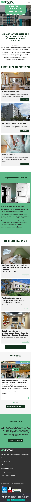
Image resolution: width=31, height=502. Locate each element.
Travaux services (4, 479)
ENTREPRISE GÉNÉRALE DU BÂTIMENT (14, 123)
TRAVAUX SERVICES (8, 155)
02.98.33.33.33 (7, 461)
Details (26, 275)
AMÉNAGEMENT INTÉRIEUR (11, 92)
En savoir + (25, 99)
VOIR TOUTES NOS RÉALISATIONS (15, 347)
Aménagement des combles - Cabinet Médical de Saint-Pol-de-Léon (15, 267)
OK (8, 499)
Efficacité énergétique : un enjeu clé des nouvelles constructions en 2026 (14, 381)
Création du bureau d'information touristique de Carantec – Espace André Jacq (15, 333)
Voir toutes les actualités (15, 406)
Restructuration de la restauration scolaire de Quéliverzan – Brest (13, 300)
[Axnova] (7, 2)
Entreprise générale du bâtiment (8, 475)
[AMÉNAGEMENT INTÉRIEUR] (15, 81)
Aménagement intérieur (6, 472)
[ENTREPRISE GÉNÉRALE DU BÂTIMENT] (15, 112)
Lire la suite (24, 398)
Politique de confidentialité (17, 499)
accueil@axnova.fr (7, 464)
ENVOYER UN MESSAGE (15, 440)
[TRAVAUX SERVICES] (15, 144)
